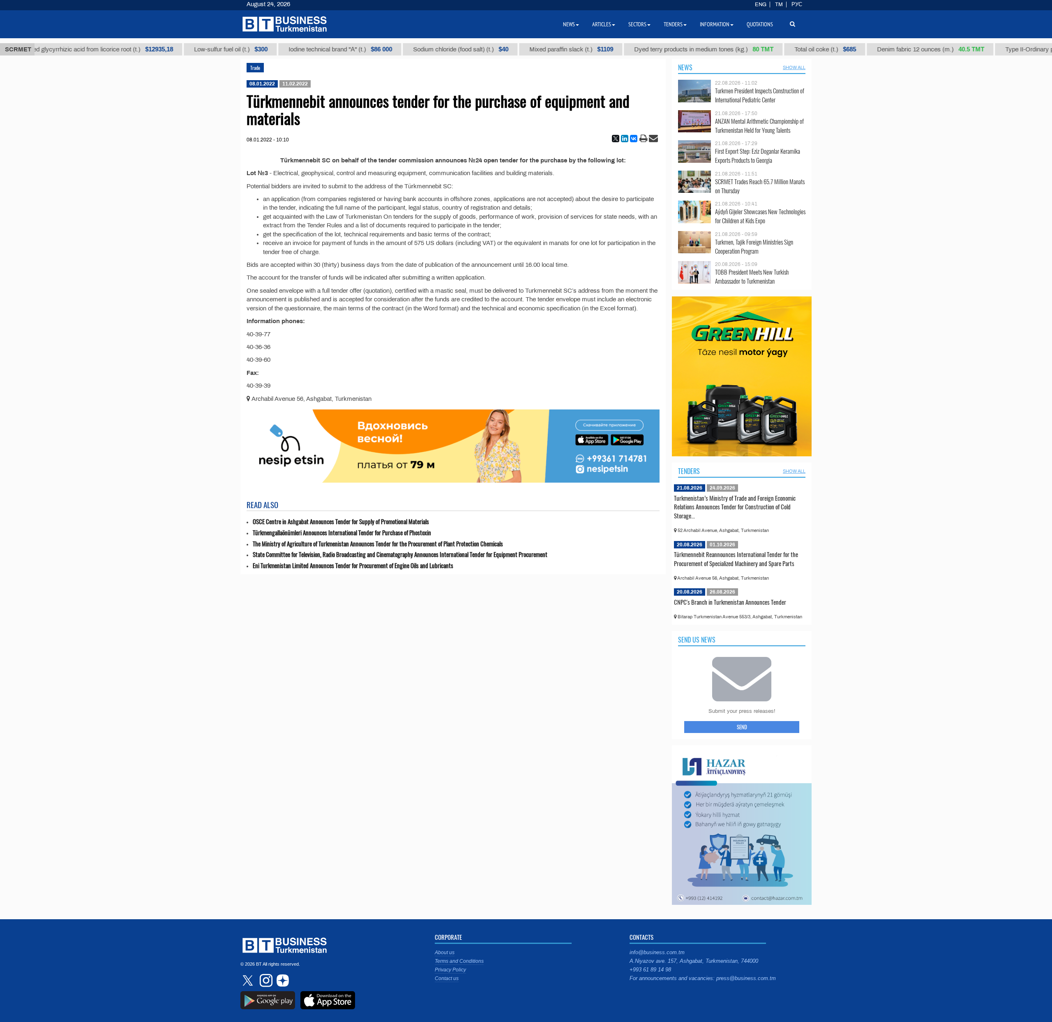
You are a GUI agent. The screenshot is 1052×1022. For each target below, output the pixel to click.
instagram (265, 980)
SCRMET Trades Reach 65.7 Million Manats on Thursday (760, 186)
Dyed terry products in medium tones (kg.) (684, 49)
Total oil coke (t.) (806, 49)
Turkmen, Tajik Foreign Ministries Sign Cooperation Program (754, 246)
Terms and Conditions (459, 961)
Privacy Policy (450, 970)
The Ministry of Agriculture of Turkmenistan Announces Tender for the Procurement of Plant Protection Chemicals (378, 543)
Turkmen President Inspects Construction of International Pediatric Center (759, 95)
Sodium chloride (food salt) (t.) (441, 49)
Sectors (637, 24)
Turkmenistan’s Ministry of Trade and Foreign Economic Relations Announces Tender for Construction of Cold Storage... (735, 506)
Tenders (689, 471)
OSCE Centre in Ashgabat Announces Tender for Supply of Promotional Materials (341, 521)
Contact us (447, 978)
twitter (248, 980)
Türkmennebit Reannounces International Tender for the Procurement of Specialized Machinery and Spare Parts (736, 559)
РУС (796, 4)
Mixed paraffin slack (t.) (552, 49)
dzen (281, 980)
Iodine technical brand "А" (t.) (321, 49)
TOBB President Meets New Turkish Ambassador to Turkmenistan (752, 276)
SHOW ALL (794, 67)
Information (714, 24)
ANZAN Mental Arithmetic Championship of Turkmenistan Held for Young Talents (759, 125)
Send (742, 727)
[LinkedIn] (624, 138)
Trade (255, 67)
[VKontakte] (633, 138)
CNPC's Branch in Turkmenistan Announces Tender (730, 601)
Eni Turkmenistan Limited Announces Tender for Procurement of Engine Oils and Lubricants (353, 565)
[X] (615, 138)
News (685, 67)
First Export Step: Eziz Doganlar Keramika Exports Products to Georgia (757, 155)
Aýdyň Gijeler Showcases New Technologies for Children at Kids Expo (760, 216)
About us (444, 952)
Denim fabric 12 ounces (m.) (911, 49)
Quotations (760, 24)
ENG (760, 4)
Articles (601, 24)
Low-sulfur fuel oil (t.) (211, 49)
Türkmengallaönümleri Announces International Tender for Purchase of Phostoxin (342, 532)
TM (779, 4)
